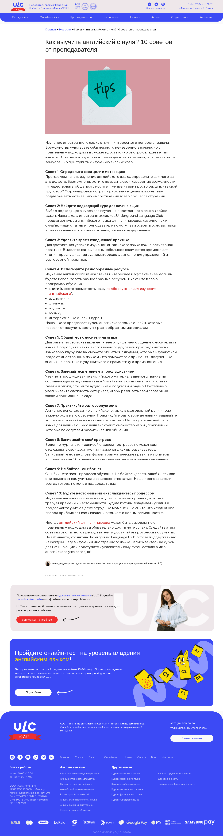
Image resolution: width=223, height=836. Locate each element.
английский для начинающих (84, 522)
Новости (65, 29)
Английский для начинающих (77, 789)
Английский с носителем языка (78, 799)
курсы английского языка (74, 595)
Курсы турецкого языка (125, 799)
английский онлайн (29, 599)
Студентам (178, 17)
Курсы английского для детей (77, 778)
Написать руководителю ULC (175, 773)
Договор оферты (168, 778)
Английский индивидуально (76, 804)
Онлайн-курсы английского (76, 784)
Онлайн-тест (48, 17)
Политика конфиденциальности (176, 784)
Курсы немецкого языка (126, 773)
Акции (155, 17)
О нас (92, 757)
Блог (154, 757)
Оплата (141, 757)
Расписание (111, 17)
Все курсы (19, 17)
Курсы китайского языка (126, 784)
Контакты (205, 17)
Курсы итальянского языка (127, 789)
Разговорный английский (75, 794)
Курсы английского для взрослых (79, 773)
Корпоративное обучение (75, 810)
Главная (50, 29)
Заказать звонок (155, 8)
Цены (134, 17)
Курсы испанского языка (126, 778)
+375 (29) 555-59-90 (199, 4)
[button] (37, 619)
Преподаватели (81, 17)
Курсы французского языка (128, 794)
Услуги (79, 757)
